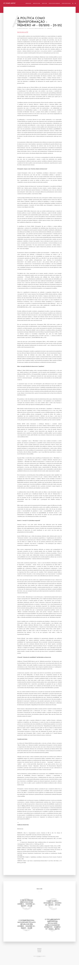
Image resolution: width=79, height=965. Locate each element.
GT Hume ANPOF (9, 3)
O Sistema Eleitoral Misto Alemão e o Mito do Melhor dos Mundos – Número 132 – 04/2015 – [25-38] (26, 924)
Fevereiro (32, 28)
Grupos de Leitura (36, 3)
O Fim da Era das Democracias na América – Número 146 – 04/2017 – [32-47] (26, 903)
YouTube (39, 951)
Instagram (39, 948)
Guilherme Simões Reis (23, 28)
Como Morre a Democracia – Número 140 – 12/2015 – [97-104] (52, 903)
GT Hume (39, 956)
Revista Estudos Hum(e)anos (54, 3)
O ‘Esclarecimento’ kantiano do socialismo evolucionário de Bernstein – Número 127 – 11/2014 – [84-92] (52, 924)
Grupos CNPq (44, 3)
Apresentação (28, 3)
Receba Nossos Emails (66, 3)
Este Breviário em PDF (22, 32)
